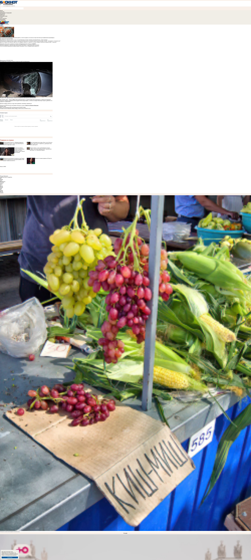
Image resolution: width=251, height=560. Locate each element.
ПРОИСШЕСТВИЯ (3, 16)
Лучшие (6, 119)
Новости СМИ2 (3, 166)
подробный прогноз (4, 177)
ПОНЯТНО (9, 557)
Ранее (11, 119)
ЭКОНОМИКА (2, 19)
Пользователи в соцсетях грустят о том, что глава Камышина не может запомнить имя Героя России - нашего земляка (23, 39)
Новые (1, 119)
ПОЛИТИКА (2, 15)
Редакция (2, 26)
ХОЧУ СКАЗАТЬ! (3, 18)
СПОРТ (1, 17)
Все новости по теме (4, 38)
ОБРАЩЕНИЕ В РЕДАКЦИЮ (6, 12)
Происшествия (3, 60)
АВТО (7, 22)
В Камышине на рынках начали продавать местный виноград (9, 531)
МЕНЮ (1, 10)
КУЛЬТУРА (2, 11)
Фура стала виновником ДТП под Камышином (9, 107)
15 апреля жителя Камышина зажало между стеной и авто (11, 108)
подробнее (10, 177)
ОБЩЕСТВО (2, 14)
